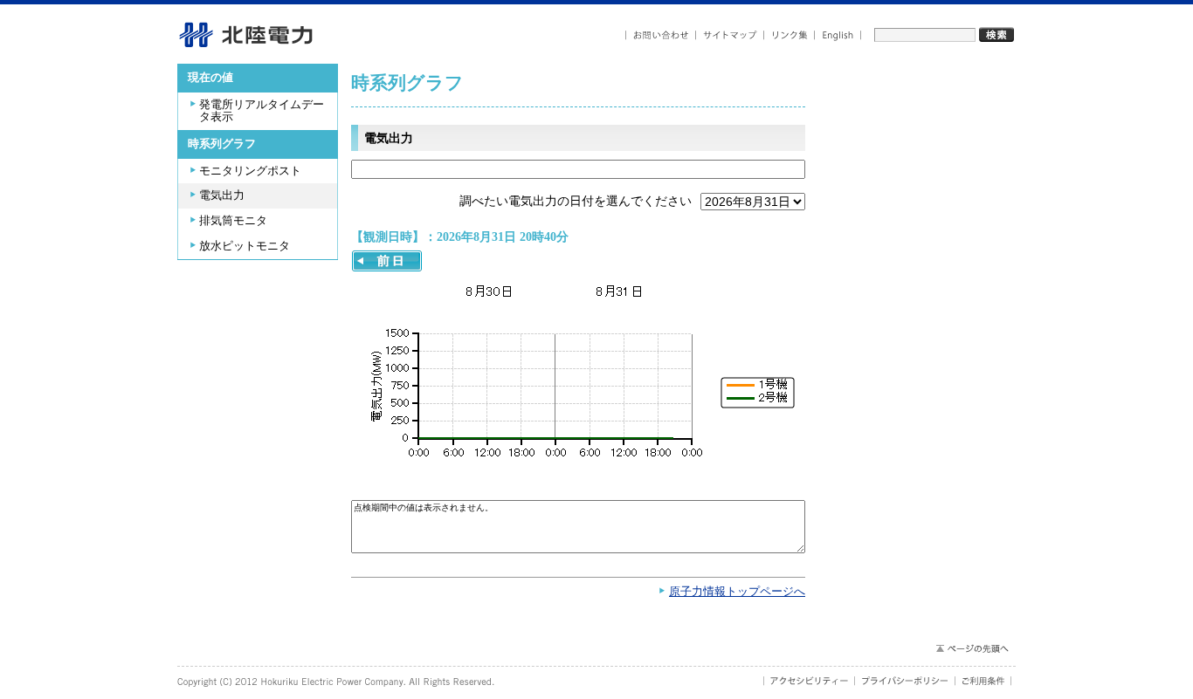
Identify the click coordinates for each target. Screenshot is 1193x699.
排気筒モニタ (233, 221)
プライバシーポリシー (905, 681)
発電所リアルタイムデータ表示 (261, 111)
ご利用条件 (983, 681)
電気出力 (222, 195)
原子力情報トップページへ (737, 592)
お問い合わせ (660, 35)
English (838, 35)
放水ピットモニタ (244, 246)
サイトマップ (730, 35)
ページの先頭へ (971, 648)
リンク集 (789, 35)
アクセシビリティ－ (809, 681)
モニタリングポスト (250, 171)
